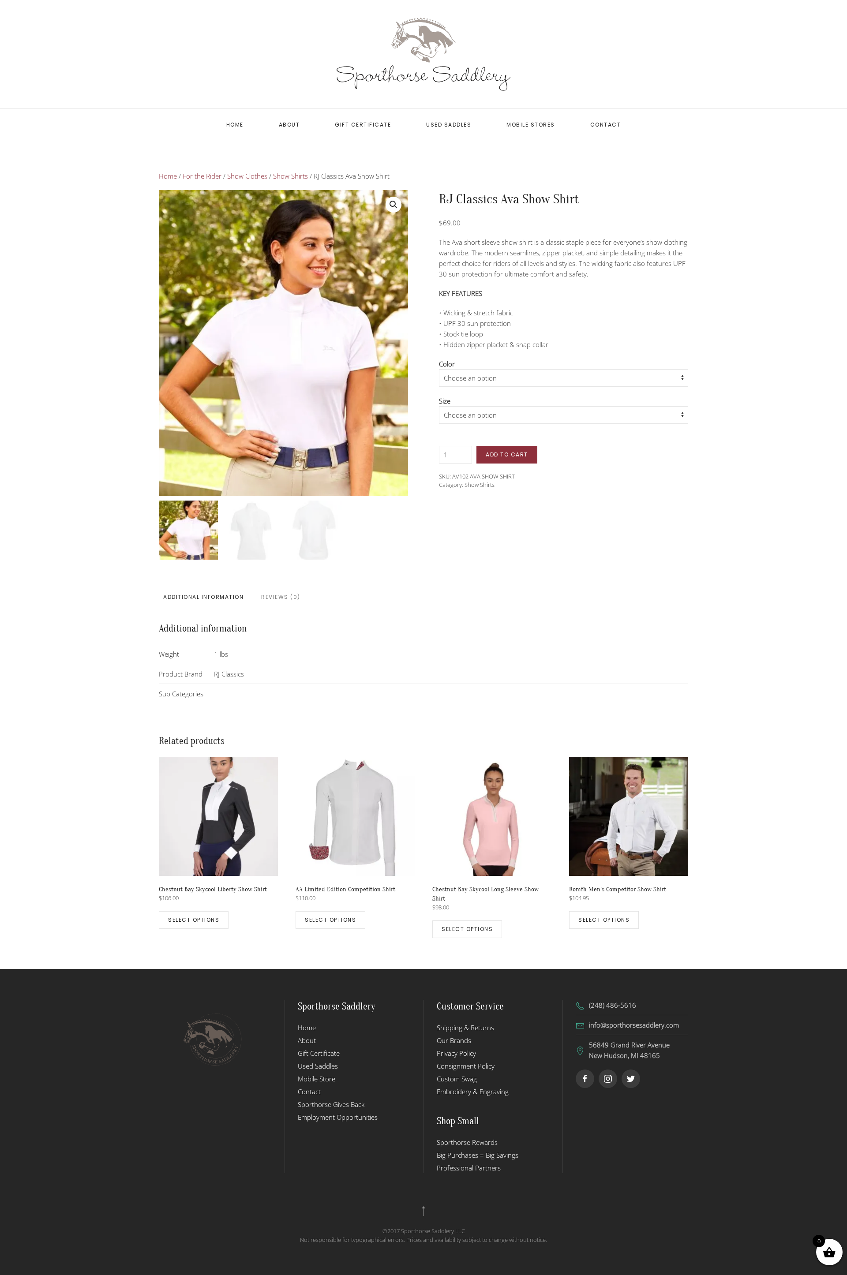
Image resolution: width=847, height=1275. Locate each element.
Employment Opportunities (338, 1117)
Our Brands (454, 1040)
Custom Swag (457, 1078)
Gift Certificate (363, 124)
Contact (605, 124)
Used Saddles (448, 124)
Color (447, 363)
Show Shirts (290, 176)
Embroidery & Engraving (473, 1091)
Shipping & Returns (465, 1027)
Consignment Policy (466, 1066)
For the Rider (202, 176)
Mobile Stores (530, 124)
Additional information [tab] (203, 597)
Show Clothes (247, 176)
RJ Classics (229, 673)
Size (444, 400)
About (289, 124)
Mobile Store (316, 1078)
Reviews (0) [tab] (280, 597)
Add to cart (507, 454)
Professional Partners (469, 1167)
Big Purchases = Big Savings (477, 1155)
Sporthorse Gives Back (331, 1104)
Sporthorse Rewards (467, 1142)
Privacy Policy (456, 1053)
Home (235, 124)
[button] (393, 205)
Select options (193, 920)
